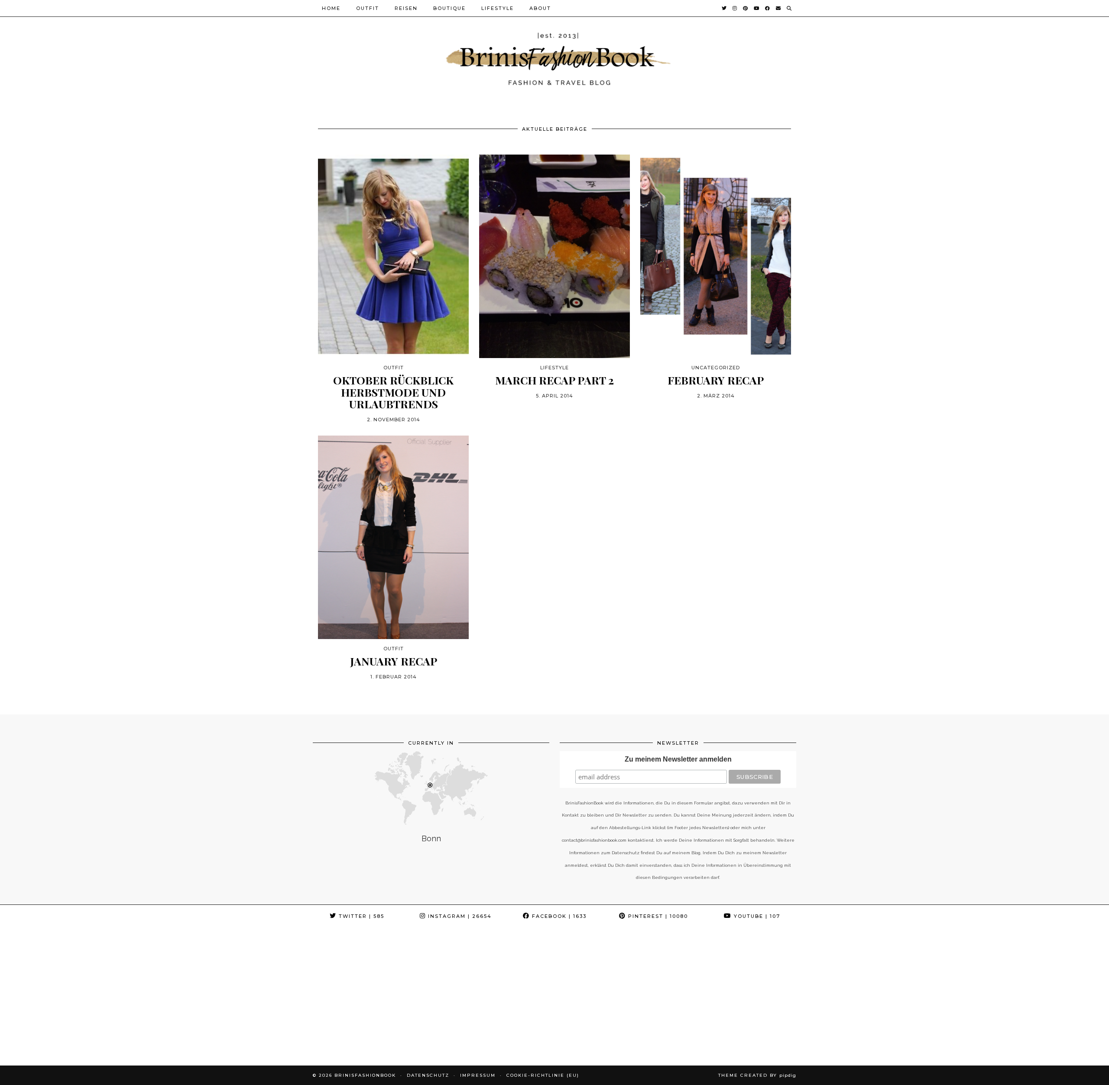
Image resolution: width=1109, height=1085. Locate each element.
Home (331, 8)
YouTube (756, 916)
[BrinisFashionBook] (554, 58)
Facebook (558, 916)
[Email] (778, 8)
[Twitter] (724, 8)
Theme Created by (757, 1075)
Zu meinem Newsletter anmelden (678, 759)
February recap (716, 380)
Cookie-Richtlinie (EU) (542, 1075)
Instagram (459, 916)
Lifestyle (497, 8)
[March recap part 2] (554, 256)
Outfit (367, 8)
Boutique (449, 8)
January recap (393, 661)
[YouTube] (757, 8)
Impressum (478, 1075)
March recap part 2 (554, 380)
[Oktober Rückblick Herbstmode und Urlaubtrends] (393, 256)
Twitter (360, 916)
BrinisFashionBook (365, 1075)
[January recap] (393, 537)
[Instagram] (735, 8)
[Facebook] (768, 8)
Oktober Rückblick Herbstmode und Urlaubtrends (393, 392)
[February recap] (715, 256)
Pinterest (657, 916)
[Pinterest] (746, 8)
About (540, 8)
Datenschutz (428, 1075)
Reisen (406, 8)
